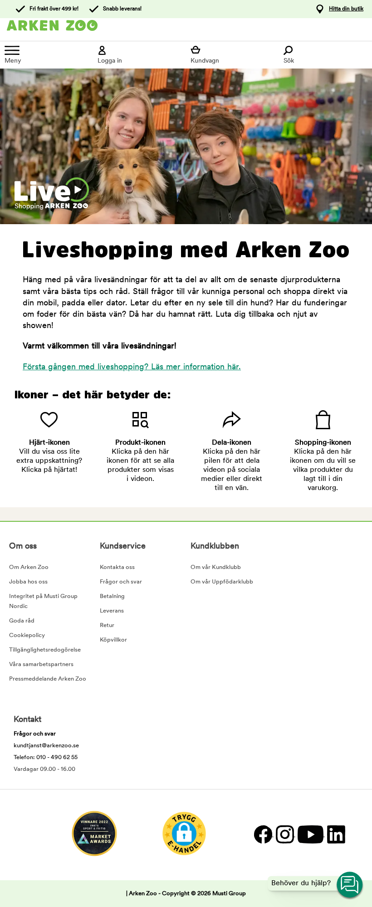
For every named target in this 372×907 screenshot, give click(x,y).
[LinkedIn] (335, 835)
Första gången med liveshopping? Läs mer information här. (132, 367)
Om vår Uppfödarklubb (222, 582)
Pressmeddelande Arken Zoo (47, 679)
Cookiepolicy (27, 635)
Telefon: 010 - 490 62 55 (46, 757)
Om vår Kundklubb (216, 567)
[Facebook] (263, 835)
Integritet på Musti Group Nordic (43, 601)
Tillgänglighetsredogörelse (45, 650)
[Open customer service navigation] (350, 885)
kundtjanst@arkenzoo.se (46, 746)
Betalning (112, 596)
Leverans (112, 611)
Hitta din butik (346, 9)
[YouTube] (310, 835)
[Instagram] (284, 835)
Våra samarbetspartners (41, 664)
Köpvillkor (113, 640)
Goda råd (21, 621)
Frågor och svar (121, 582)
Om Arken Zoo (29, 567)
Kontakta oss (117, 567)
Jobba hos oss (28, 582)
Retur (107, 625)
